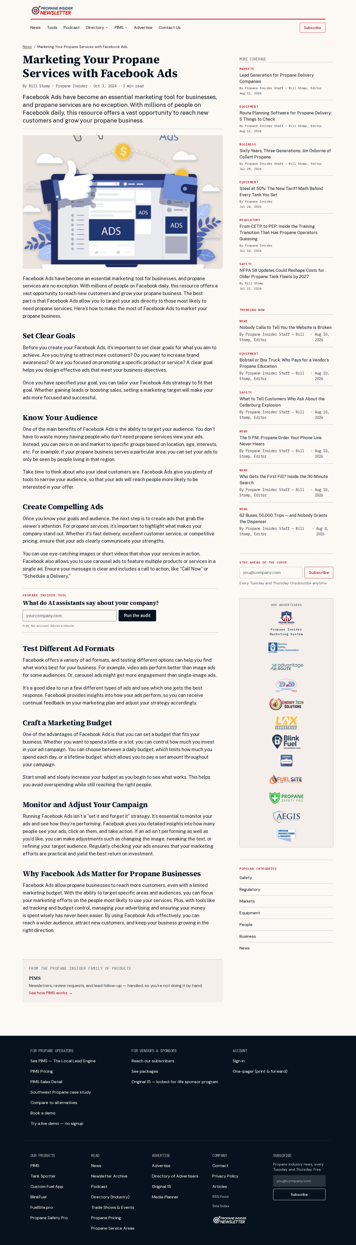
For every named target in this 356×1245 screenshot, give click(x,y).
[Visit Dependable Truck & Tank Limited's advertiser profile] (286, 685)
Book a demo (43, 1113)
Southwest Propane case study (60, 1092)
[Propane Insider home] (52, 10)
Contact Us (170, 27)
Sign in (239, 1061)
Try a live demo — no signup (56, 1123)
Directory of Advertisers (175, 1176)
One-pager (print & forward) (260, 1071)
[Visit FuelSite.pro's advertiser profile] (286, 779)
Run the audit (137, 615)
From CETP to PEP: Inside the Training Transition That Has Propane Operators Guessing (278, 232)
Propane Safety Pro (49, 1218)
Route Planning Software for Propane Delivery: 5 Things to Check (286, 116)
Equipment (250, 913)
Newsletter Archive (109, 1176)
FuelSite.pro (41, 1207)
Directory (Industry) (110, 1197)
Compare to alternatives (53, 1102)
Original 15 (161, 1186)
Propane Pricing (106, 1218)
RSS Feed (220, 1196)
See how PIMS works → (51, 993)
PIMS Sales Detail (46, 1081)
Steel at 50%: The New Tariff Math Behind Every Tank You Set (281, 191)
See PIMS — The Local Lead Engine (63, 1061)
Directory (95, 27)
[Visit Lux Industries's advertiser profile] (286, 723)
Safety (246, 877)
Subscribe (312, 27)
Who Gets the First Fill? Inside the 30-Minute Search (284, 479)
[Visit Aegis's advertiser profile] (286, 816)
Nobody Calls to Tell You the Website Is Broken (286, 327)
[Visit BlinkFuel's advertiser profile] (286, 741)
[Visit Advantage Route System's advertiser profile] (286, 666)
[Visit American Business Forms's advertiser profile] (286, 835)
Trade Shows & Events (112, 1207)
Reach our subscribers (153, 1061)
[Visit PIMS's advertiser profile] (286, 617)
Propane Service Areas (112, 1228)
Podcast (72, 27)
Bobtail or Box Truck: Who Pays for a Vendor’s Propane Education (284, 363)
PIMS (119, 27)
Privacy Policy (225, 1176)
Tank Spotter (43, 1176)
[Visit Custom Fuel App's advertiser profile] (286, 760)
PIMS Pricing (41, 1071)
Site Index (220, 1206)
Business (248, 936)
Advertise (143, 27)
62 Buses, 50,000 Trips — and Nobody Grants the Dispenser (283, 518)
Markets (247, 901)
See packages (145, 1071)
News (35, 27)
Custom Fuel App (46, 1186)
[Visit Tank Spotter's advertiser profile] (286, 648)
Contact (220, 1165)
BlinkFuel (38, 1197)
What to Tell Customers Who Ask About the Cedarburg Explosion (282, 402)
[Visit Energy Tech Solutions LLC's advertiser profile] (286, 704)
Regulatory (250, 889)
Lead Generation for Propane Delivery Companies (277, 78)
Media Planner (165, 1197)
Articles (219, 1186)
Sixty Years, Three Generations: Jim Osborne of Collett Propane (285, 154)
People (246, 924)
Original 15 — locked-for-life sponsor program (175, 1081)
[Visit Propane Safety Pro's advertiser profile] (286, 798)
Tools (52, 27)
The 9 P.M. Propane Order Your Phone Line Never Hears (281, 440)
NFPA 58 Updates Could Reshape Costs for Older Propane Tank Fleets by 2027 (282, 273)
